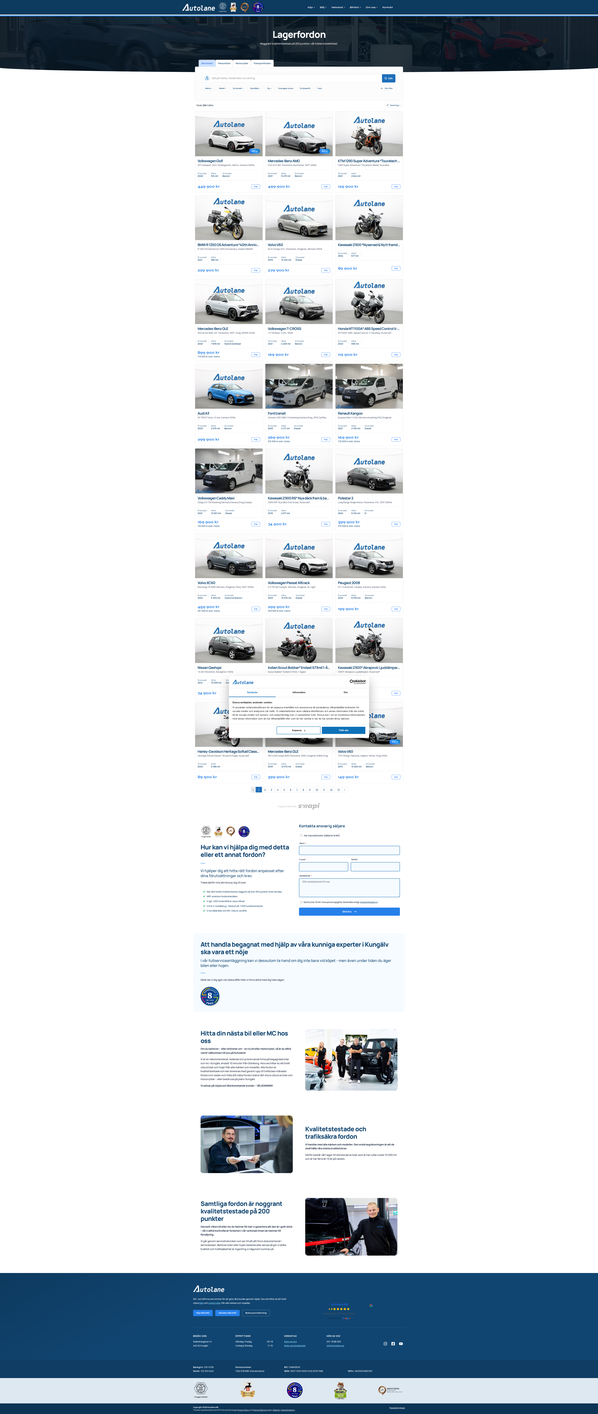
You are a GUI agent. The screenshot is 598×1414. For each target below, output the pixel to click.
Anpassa (296, 730)
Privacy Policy (243, 1410)
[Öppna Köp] (314, 7)
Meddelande (305, 875)
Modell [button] (222, 88)
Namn (302, 843)
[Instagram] (385, 1344)
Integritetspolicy (288, 1410)
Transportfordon (262, 63)
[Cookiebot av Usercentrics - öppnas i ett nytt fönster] (352, 682)
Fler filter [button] (389, 88)
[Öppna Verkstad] (344, 7)
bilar (201, 1302)
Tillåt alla (343, 730)
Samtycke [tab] (252, 692)
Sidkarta (276, 1410)
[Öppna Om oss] (377, 7)
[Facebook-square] (393, 1344)
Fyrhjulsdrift (305, 88)
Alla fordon (207, 63)
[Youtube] (401, 1344)
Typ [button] (268, 88)
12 (331, 789)
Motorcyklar (242, 63)
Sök (390, 78)
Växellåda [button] (254, 88)
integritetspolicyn (369, 902)
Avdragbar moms (285, 88)
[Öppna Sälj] (326, 7)
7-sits (319, 88)
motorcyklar (214, 1302)
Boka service (290, 1341)
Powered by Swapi (397, 1408)
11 (324, 789)
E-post (302, 859)
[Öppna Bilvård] (360, 7)
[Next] (344, 789)
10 (317, 789)
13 (338, 789)
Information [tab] (299, 692)
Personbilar (224, 63)
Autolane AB (339, 1304)
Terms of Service (260, 1410)
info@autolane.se (335, 1345)
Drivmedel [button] (237, 88)
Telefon (354, 859)
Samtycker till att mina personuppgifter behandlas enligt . (341, 902)
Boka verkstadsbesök (294, 1345)
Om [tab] (346, 692)
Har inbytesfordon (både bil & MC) (322, 835)
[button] (393, 105)
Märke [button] (208, 88)
